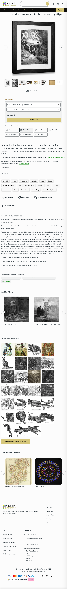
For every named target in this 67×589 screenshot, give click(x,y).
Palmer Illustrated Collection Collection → (16, 441)
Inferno (56, 185)
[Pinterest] (47, 577)
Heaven (40, 185)
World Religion (6, 281)
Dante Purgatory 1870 (11, 324)
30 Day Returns (24, 163)
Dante (50, 181)
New (33, 10)
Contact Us (27, 531)
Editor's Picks (17, 10)
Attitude (34, 181)
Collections (7, 10)
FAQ (4, 531)
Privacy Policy (7, 534)
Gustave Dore (29, 185)
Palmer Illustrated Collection (48, 278)
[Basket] (58, 4)
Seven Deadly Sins (49, 190)
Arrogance (23, 181)
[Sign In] (62, 4)
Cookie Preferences (9, 554)
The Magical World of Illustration (32, 278)
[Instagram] (51, 577)
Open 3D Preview (35, 91)
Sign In (60, 10)
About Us (49, 507)
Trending (26, 10)
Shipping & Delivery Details (56, 157)
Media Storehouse (39, 572)
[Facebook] (42, 577)
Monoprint (6, 190)
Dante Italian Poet (8, 185)
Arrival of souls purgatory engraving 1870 (47, 324)
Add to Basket (34, 119)
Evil (20, 185)
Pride (15, 190)
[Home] (11, 4)
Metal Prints (7, 550)
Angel (14, 181)
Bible (42, 181)
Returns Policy (7, 538)
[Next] (61, 47)
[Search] (47, 4)
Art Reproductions (7, 278)
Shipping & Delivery (9, 542)
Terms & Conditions (9, 546)
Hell (48, 185)
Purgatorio (24, 190)
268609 (5, 181)
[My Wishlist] (54, 4)
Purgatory (35, 190)
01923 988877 (31, 534)
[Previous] (5, 47)
